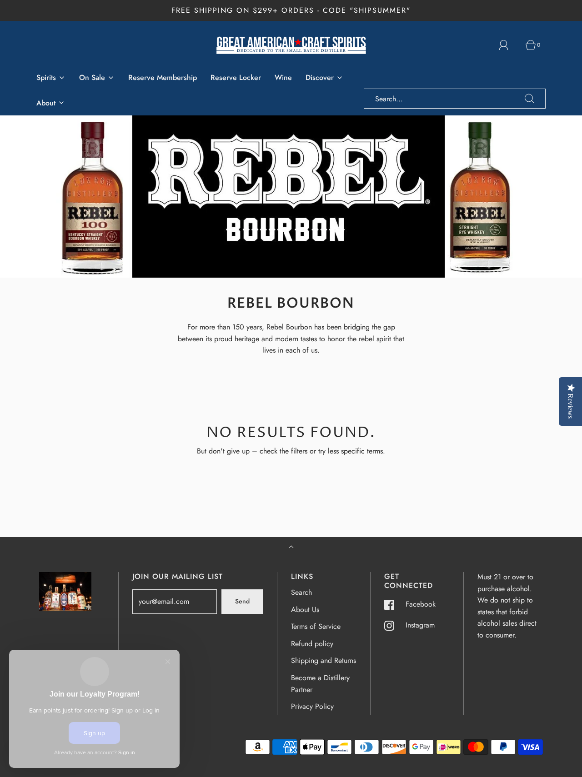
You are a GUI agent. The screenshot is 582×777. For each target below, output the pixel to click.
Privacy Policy (312, 706)
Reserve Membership (162, 77)
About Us (305, 609)
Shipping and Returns (323, 660)
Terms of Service (316, 626)
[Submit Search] (530, 99)
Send (242, 601)
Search (301, 592)
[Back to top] (291, 547)
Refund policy (312, 643)
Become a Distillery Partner (320, 683)
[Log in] (509, 45)
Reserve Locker (236, 77)
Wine (283, 77)
